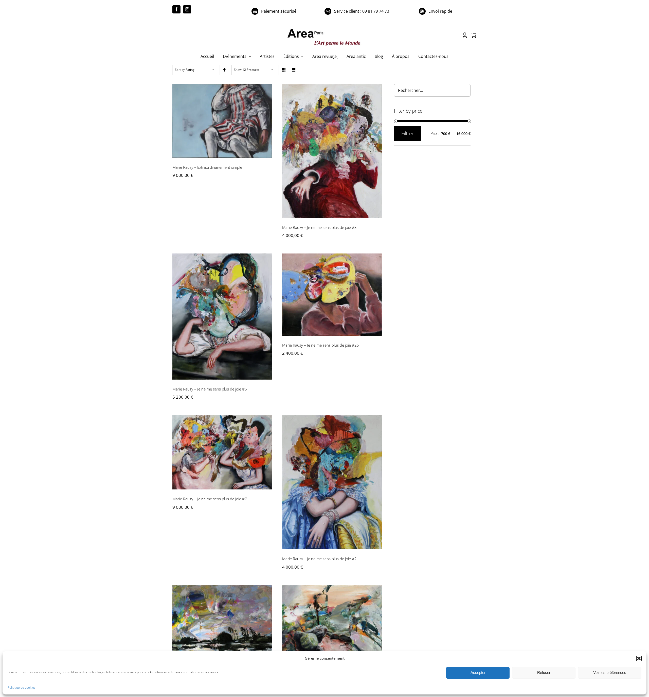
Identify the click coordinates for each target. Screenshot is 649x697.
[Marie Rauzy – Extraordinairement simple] (222, 121)
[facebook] (176, 9)
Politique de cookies (21, 687)
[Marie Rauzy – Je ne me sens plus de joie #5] (222, 316)
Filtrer (407, 133)
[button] (638, 658)
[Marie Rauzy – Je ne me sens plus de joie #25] (332, 294)
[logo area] (324, 29)
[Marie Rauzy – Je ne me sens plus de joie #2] (332, 482)
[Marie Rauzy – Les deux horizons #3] (222, 625)
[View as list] (294, 70)
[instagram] (187, 9)
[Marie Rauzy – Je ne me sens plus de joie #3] (332, 151)
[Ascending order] (225, 70)
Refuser (543, 672)
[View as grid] (284, 70)
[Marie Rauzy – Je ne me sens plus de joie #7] (222, 452)
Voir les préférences (609, 672)
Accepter (478, 672)
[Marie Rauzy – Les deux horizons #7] (332, 625)
